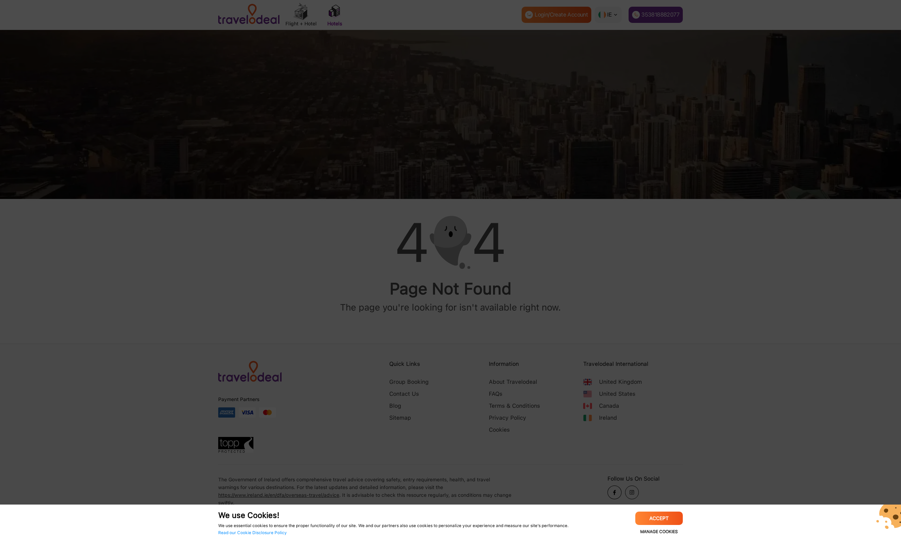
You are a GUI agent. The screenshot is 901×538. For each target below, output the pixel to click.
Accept (659, 518)
